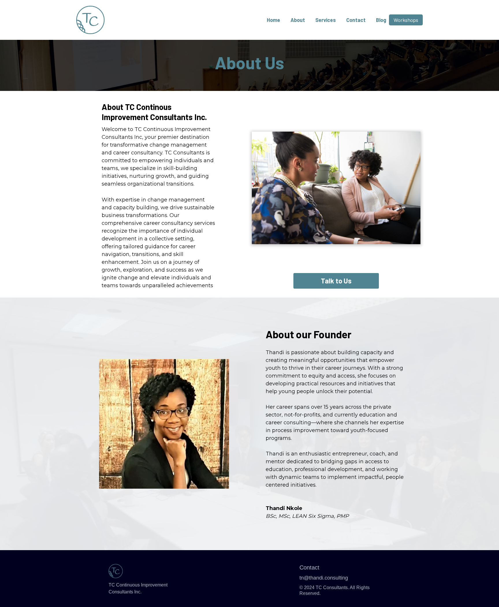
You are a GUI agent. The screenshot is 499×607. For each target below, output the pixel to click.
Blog (381, 20)
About (298, 20)
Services (325, 20)
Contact (356, 20)
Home (273, 20)
